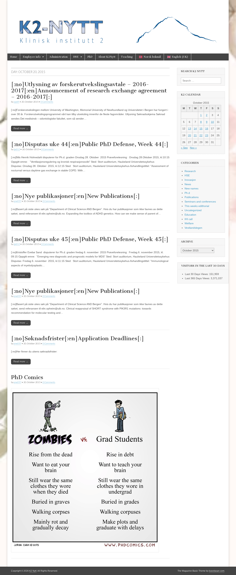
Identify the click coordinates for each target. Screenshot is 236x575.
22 (200, 135)
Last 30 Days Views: (197, 274)
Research (190, 171)
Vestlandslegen (193, 227)
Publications (192, 197)
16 (206, 128)
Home (13, 56)
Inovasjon (190, 179)
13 (189, 128)
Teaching (127, 56)
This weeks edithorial (197, 206)
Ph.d (187, 192)
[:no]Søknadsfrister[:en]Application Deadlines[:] (77, 338)
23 (206, 135)
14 (195, 128)
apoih (16, 101)
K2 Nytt (33, 571)
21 (195, 135)
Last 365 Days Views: (198, 278)
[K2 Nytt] (118, 24)
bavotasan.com (216, 571)
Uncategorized (193, 210)
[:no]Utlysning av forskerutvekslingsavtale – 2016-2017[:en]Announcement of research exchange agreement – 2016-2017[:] (89, 90)
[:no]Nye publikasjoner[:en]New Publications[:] (75, 196)
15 (200, 128)
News (188, 184)
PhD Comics (27, 377)
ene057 (17, 201)
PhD (90, 56)
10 (212, 121)
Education (190, 214)
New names (191, 188)
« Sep (184, 147)
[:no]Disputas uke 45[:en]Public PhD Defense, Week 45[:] (90, 239)
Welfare (189, 223)
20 (189, 135)
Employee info (32, 56)
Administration (58, 56)
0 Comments (47, 101)
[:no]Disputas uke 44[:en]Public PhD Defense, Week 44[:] (90, 144)
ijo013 (17, 149)
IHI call (188, 219)
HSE (76, 56)
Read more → (20, 128)
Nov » (193, 147)
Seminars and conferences (200, 201)
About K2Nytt (106, 56)
